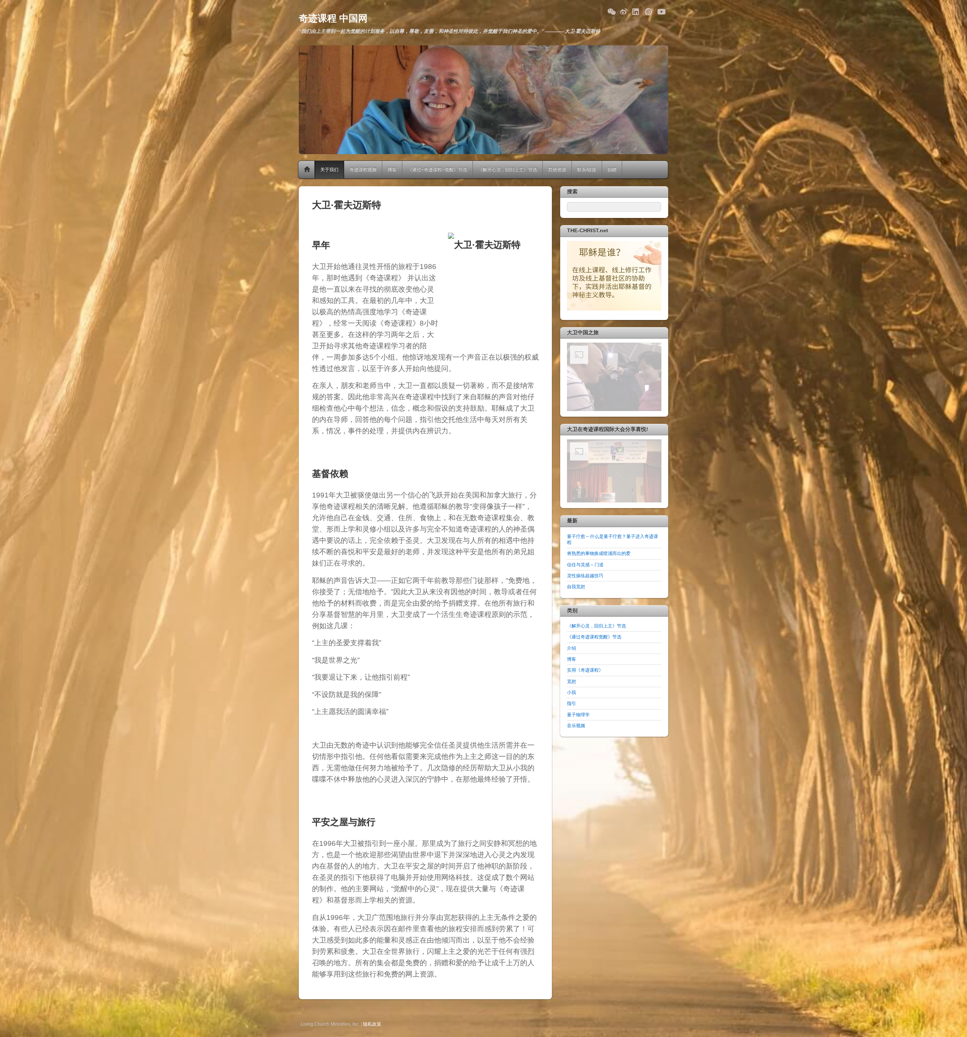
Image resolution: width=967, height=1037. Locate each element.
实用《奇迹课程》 (585, 670)
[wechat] (611, 10)
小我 (571, 692)
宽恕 (571, 681)
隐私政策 (372, 1024)
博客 (392, 169)
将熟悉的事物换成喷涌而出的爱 (598, 553)
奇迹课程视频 (363, 169)
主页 (307, 169)
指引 (571, 703)
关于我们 (329, 169)
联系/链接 (586, 169)
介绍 (571, 648)
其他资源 (557, 169)
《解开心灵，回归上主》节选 (507, 169)
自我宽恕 (576, 586)
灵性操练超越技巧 (585, 575)
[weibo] (623, 10)
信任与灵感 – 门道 (585, 564)
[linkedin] (636, 10)
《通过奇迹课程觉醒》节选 (594, 636)
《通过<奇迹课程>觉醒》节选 (437, 169)
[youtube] (661, 10)
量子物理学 (578, 714)
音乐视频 (576, 725)
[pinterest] (648, 10)
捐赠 (611, 169)
